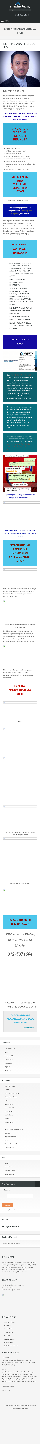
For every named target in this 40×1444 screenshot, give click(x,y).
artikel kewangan (10, 1086)
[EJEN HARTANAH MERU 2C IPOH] (20, 69)
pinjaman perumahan (11, 1136)
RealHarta (7, 1335)
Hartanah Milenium (9, 1322)
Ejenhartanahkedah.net (11, 1346)
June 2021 (8, 1070)
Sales (6, 1140)
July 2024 (7, 1052)
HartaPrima (7, 1325)
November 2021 (9, 1056)
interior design (9, 1115)
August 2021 (8, 1063)
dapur (6, 1100)
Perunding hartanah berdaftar (14, 1129)
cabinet (7, 1089)
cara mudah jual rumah (12, 1093)
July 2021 (7, 1067)
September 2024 (10, 1048)
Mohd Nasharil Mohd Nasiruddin (21, 375)
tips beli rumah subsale (12, 1144)
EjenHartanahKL (9, 1332)
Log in (6, 1163)
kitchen (7, 1118)
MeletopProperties (9, 1339)
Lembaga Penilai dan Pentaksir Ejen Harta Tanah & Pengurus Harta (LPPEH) (19, 446)
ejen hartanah (9, 1104)
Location (7, 1190)
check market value (11, 1097)
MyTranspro (24, 1408)
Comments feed (10, 1170)
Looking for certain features (12, 1210)
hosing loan (8, 1111)
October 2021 (9, 1059)
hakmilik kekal (8, 1342)
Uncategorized (9, 1147)
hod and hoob (9, 1108)
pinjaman (7, 1133)
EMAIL (13, 1006)
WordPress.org (9, 1174)
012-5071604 (22, 14)
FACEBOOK (29, 1002)
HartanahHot (8, 1329)
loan (6, 1126)
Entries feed (8, 1167)
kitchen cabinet (9, 1122)
